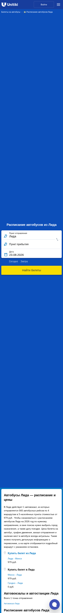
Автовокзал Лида (12, 603)
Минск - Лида (15, 574)
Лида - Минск (15, 558)
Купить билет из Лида (22, 553)
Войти (44, 4)
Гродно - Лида (15, 583)
